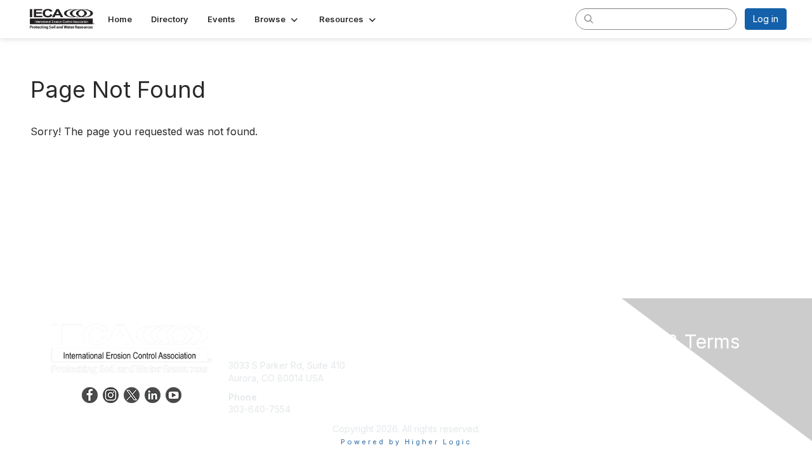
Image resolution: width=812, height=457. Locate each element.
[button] (277, 19)
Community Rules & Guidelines (657, 402)
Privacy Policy (623, 378)
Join (420, 365)
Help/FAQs (433, 390)
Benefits (428, 378)
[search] (588, 18)
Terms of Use (622, 390)
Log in (765, 18)
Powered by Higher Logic (406, 441)
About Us (613, 365)
